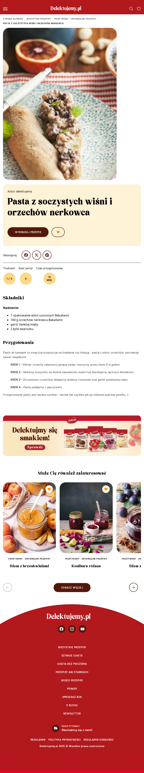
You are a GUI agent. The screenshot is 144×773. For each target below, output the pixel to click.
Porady (72, 688)
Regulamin (38, 739)
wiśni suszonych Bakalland (50, 315)
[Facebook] (61, 629)
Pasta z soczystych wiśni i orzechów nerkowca (33, 23)
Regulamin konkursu (98, 739)
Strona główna (13, 18)
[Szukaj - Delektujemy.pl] (131, 8)
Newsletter (72, 713)
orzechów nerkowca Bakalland (40, 320)
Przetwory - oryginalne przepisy (75, 18)
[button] (133, 587)
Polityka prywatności (64, 739)
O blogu (72, 705)
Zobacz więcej (72, 587)
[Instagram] (72, 629)
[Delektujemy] (68, 8)
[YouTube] (82, 629)
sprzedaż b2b (72, 697)
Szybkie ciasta (72, 655)
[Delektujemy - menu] (5, 8)
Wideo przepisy (72, 680)
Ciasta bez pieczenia (72, 664)
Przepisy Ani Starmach (72, 672)
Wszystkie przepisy (38, 18)
